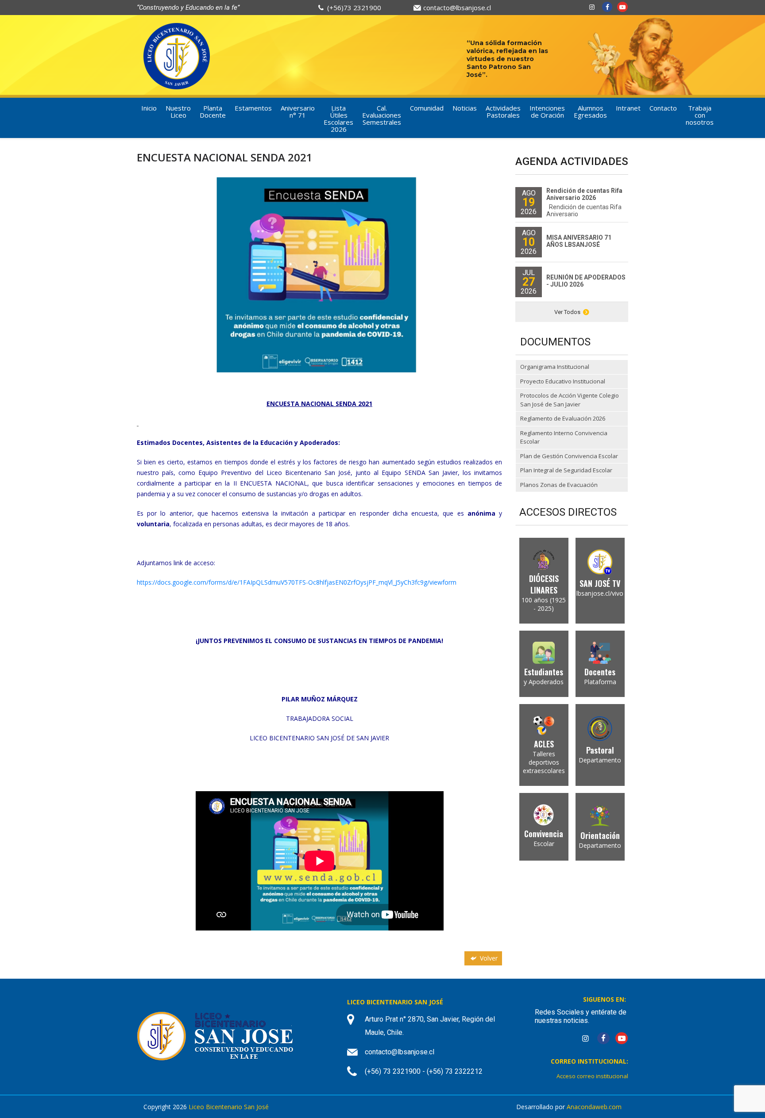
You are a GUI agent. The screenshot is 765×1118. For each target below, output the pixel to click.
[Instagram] (592, 7)
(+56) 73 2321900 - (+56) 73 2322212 (424, 1071)
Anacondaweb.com (594, 1107)
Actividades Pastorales (503, 111)
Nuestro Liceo (178, 111)
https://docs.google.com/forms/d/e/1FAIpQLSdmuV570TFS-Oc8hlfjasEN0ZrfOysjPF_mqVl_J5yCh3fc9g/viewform (296, 582)
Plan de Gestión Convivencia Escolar (569, 456)
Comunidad (427, 107)
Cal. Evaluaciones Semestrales (381, 114)
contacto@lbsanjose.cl (457, 7)
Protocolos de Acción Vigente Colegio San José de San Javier (569, 399)
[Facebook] (607, 7)
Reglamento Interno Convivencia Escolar (563, 437)
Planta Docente (213, 111)
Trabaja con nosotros (700, 114)
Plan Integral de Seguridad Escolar (566, 470)
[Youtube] (622, 7)
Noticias (464, 107)
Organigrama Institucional (554, 367)
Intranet (628, 107)
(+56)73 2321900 (354, 7)
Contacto (663, 107)
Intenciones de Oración (547, 111)
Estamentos (253, 107)
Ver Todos (567, 312)
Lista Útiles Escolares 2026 (338, 118)
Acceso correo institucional (592, 1076)
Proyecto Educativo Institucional (562, 381)
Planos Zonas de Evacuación (559, 485)
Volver (488, 958)
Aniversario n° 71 (298, 111)
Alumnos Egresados (590, 111)
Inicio (149, 107)
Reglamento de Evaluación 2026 (562, 418)
